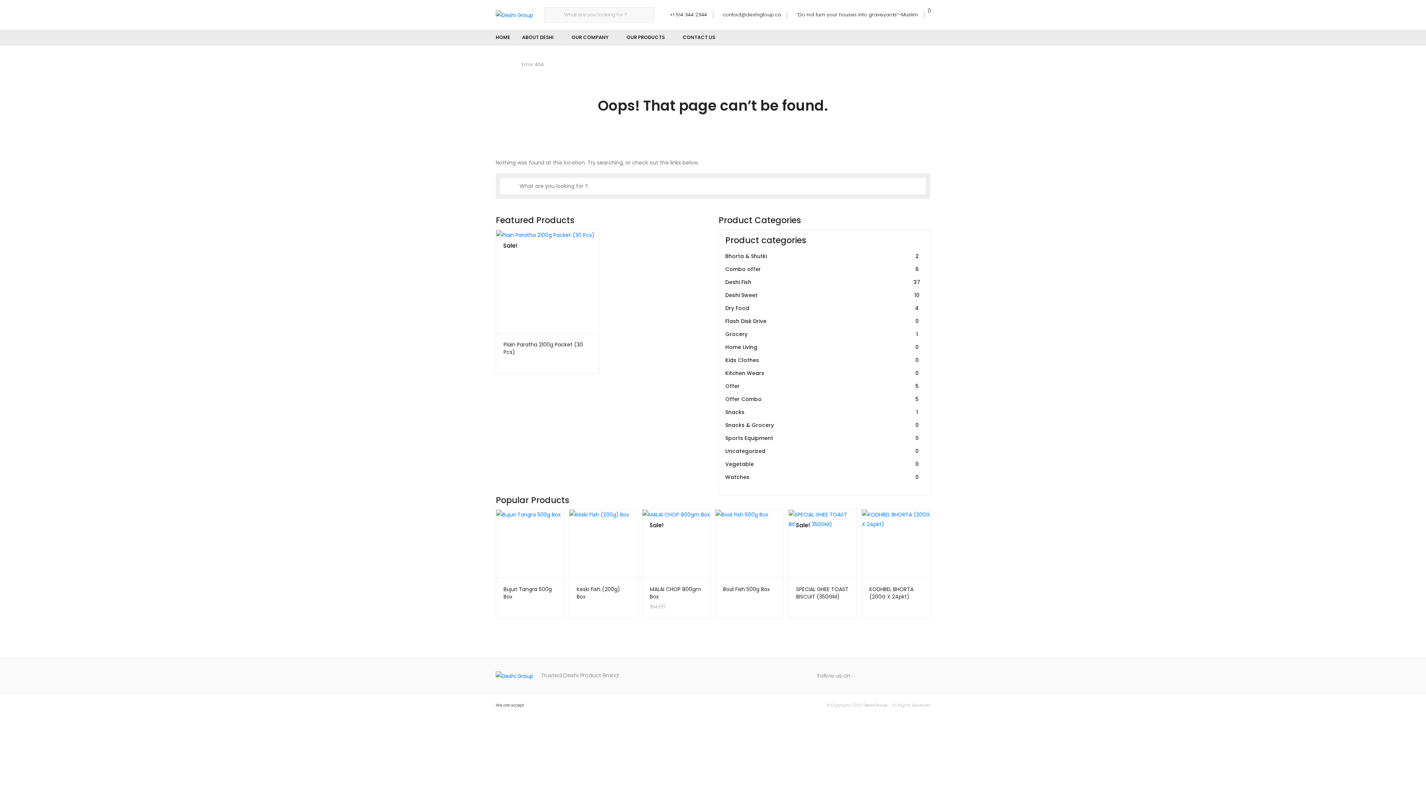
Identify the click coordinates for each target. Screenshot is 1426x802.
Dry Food (822, 308)
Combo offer (822, 269)
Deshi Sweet (822, 295)
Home (503, 37)
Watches (822, 477)
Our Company (590, 37)
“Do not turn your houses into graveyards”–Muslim (857, 14)
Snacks (821, 412)
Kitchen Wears (822, 373)
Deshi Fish (822, 282)
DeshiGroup (875, 705)
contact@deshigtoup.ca (752, 14)
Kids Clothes (822, 360)
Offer (822, 386)
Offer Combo (822, 399)
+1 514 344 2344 (688, 14)
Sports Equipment (822, 438)
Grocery (821, 334)
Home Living (822, 347)
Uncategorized (822, 451)
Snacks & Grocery (822, 425)
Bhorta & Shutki (822, 256)
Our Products (645, 37)
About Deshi (538, 37)
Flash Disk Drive (822, 321)
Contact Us (699, 37)
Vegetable (822, 464)
